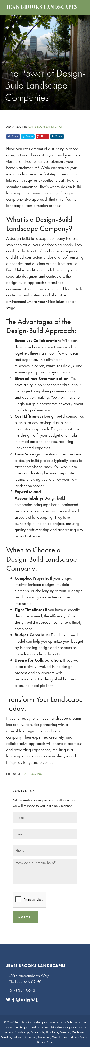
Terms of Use (78, 1022)
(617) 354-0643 (21, 990)
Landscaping (32, 774)
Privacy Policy (57, 1022)
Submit (25, 917)
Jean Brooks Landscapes (31, 1022)
